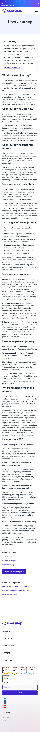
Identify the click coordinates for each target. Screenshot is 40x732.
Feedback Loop (8, 565)
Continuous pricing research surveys (16, 590)
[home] (12, 11)
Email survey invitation (10, 594)
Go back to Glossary (12, 67)
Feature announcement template (14, 586)
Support (6, 653)
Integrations (8, 646)
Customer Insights (9, 561)
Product (6, 638)
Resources (7, 660)
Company (6, 631)
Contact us (5, 717)
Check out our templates (14, 572)
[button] (36, 11)
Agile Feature (7, 557)
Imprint (4, 720)
